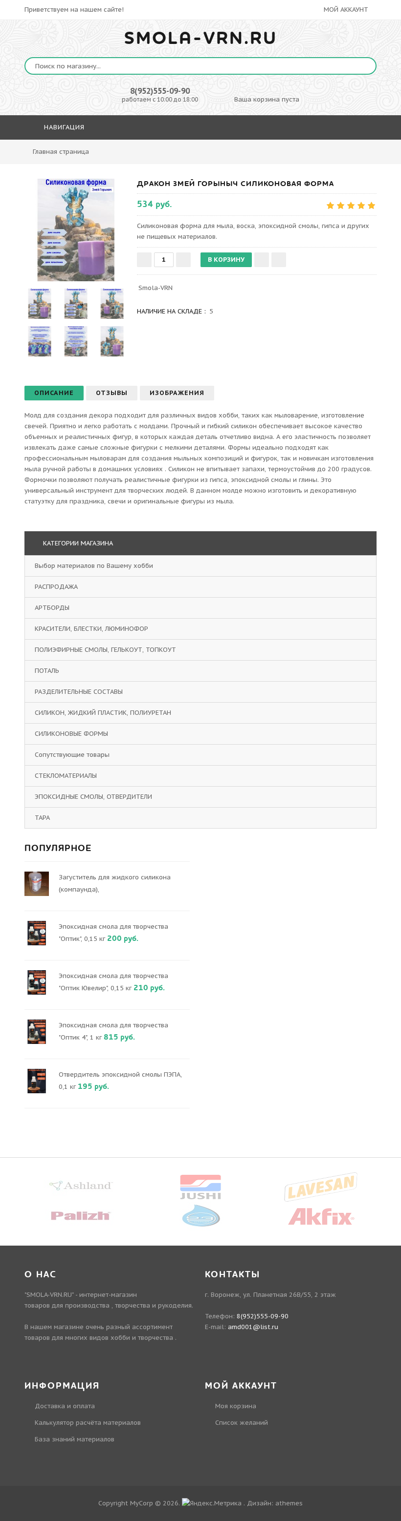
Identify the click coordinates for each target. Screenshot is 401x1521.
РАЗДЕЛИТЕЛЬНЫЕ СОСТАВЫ (79, 692)
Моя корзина (235, 1406)
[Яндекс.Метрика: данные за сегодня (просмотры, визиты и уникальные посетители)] (212, 1503)
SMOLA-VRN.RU (200, 38)
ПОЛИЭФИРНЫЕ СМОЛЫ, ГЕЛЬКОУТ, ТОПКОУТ (105, 650)
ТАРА (42, 817)
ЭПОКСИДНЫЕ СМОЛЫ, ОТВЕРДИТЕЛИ (93, 796)
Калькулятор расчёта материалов (88, 1422)
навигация (63, 127)
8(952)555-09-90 (160, 91)
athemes (289, 1503)
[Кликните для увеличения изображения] (75, 230)
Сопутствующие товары (72, 754)
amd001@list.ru (253, 1327)
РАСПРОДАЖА (56, 587)
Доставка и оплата (65, 1406)
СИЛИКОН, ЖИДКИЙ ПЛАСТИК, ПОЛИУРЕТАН (103, 712)
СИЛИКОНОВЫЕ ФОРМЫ (71, 733)
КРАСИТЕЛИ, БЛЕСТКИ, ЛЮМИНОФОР (91, 629)
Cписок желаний (241, 1422)
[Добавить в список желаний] (261, 259)
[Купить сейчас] (278, 259)
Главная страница (61, 151)
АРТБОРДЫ (52, 608)
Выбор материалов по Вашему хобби (94, 566)
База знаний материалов (74, 1439)
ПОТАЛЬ (47, 671)
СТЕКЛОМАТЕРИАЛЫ (66, 775)
